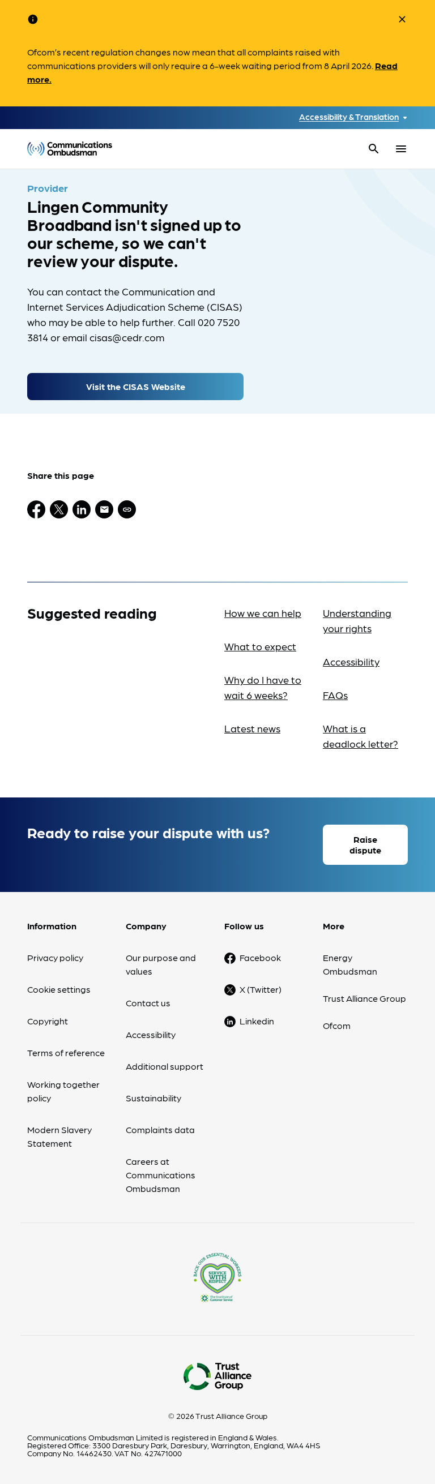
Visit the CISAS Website (135, 386)
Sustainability (153, 1098)
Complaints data (160, 1129)
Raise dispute (365, 844)
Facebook (260, 957)
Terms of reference (66, 1052)
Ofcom (337, 1025)
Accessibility (351, 661)
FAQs (335, 694)
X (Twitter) (261, 989)
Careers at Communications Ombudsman (160, 1174)
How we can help (262, 612)
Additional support (164, 1066)
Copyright (47, 1021)
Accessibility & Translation (349, 117)
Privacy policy (55, 957)
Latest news (252, 728)
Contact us (148, 1003)
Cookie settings (59, 989)
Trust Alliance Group (364, 998)
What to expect (260, 646)
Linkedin (257, 1021)
